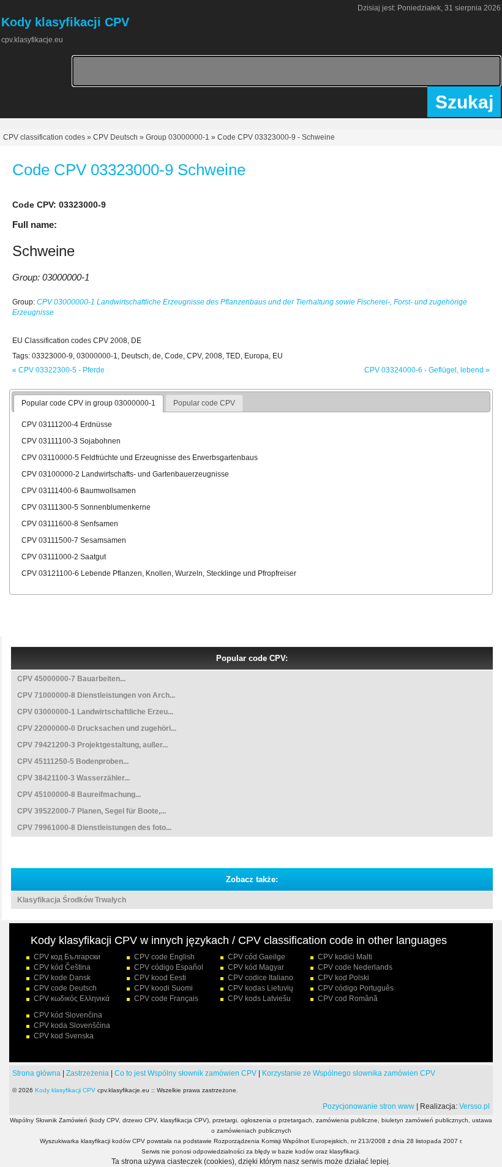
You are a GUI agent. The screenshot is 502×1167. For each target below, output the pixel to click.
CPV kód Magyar (256, 967)
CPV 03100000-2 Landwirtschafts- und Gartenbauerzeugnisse (125, 474)
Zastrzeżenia (87, 1073)
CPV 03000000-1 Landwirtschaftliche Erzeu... (95, 712)
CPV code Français (166, 998)
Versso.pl (474, 1106)
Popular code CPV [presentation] (204, 403)
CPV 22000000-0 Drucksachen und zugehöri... (96, 728)
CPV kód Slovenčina (68, 1015)
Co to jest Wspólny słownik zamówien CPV (185, 1073)
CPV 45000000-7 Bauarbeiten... (71, 678)
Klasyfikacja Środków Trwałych (71, 900)
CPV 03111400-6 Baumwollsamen (78, 490)
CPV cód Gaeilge (256, 957)
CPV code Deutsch (65, 988)
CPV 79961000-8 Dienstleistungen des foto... (94, 827)
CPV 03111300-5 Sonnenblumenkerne (86, 507)
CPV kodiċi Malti (345, 957)
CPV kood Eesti (160, 977)
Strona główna (36, 1073)
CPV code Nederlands (355, 967)
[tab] (88, 404)
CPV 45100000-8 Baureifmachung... (79, 794)
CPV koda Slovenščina (72, 1025)
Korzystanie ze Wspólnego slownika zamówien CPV (348, 1073)
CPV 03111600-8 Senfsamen (69, 523)
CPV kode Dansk (62, 977)
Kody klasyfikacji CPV (65, 1090)
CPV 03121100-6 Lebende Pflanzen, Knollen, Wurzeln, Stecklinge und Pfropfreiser (158, 573)
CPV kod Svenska (64, 1036)
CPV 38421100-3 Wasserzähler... (73, 778)
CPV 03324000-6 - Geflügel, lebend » (427, 370)
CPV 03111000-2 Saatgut (63, 557)
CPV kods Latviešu (259, 998)
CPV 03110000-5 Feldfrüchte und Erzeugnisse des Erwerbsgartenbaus (139, 457)
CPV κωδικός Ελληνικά (72, 998)
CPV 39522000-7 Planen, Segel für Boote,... (91, 811)
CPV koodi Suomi (163, 988)
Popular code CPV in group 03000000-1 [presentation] (88, 403)
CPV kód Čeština (62, 967)
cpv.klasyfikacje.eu (32, 40)
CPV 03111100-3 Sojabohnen (71, 441)
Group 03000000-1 (177, 137)
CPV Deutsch (115, 137)
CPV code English (164, 957)
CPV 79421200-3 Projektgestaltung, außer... (92, 745)
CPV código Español (168, 967)
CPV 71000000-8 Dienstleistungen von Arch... (96, 695)
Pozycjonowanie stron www (368, 1106)
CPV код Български (67, 957)
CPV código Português (356, 988)
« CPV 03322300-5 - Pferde (58, 370)
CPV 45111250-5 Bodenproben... (73, 761)
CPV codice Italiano (260, 977)
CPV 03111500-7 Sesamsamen (73, 540)
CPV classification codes (44, 137)
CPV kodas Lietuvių (260, 988)
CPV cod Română (348, 998)
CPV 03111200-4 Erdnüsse (66, 424)
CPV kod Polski (343, 977)
